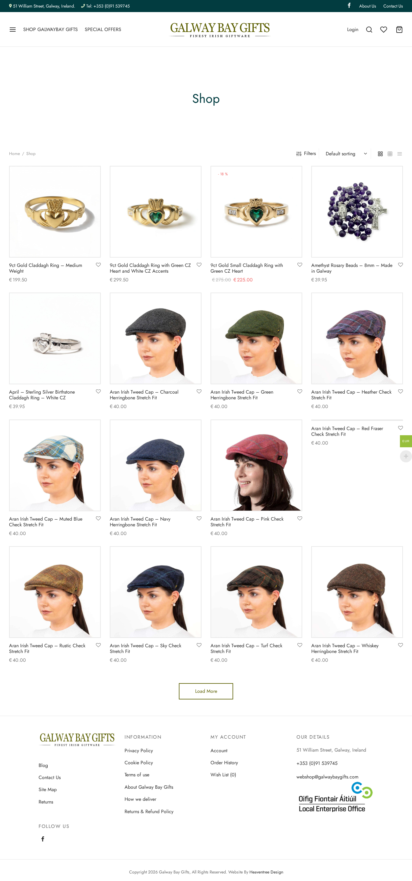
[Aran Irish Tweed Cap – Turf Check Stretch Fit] (256, 592)
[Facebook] (43, 839)
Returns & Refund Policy (149, 811)
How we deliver (140, 799)
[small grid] (390, 153)
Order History (224, 762)
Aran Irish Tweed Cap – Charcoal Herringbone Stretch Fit (144, 394)
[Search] (369, 29)
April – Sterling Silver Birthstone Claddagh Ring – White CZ (42, 394)
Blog (43, 765)
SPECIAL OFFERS (103, 29)
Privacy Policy (139, 750)
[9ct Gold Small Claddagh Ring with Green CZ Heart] (256, 211)
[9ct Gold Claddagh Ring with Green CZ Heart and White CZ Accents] (155, 211)
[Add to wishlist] (98, 265)
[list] (399, 153)
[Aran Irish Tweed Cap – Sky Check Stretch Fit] (155, 592)
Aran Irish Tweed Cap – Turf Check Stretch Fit (246, 648)
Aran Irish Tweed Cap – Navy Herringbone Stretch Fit (140, 521)
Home (14, 154)
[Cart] (399, 29)
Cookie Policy (139, 762)
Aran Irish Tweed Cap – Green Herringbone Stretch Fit (242, 394)
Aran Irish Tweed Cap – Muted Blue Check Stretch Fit (45, 521)
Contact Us (393, 6)
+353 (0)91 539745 (317, 763)
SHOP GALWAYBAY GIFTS (50, 29)
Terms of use (137, 774)
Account (219, 750)
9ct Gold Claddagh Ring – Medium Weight (45, 268)
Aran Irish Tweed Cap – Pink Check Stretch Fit (247, 521)
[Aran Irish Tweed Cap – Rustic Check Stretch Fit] (55, 592)
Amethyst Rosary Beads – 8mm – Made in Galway (351, 268)
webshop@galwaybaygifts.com (327, 776)
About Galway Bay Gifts (149, 787)
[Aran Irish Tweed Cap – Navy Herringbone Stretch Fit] (155, 465)
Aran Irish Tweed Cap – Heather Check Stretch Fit (351, 394)
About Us (367, 6)
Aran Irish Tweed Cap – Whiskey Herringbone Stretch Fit (345, 648)
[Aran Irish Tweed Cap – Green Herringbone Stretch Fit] (256, 338)
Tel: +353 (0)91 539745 (108, 6)
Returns (46, 801)
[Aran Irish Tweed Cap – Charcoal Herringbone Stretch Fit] (155, 338)
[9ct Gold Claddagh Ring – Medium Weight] (55, 211)
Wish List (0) (223, 774)
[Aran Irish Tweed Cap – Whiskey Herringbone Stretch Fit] (357, 592)
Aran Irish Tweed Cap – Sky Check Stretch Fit (145, 648)
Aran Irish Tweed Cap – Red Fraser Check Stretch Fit (347, 431)
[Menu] (12, 29)
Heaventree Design (266, 872)
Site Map (48, 789)
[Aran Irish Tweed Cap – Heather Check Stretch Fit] (357, 338)
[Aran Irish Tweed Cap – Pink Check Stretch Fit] (256, 465)
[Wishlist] (384, 29)
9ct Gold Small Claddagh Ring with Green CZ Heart (247, 268)
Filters (310, 153)
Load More (206, 691)
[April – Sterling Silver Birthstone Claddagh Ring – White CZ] (55, 338)
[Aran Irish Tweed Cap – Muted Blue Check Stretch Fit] (55, 465)
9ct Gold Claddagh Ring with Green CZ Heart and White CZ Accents (150, 268)
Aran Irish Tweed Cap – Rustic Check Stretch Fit (47, 648)
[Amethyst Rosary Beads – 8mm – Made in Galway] (357, 211)
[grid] (380, 153)
